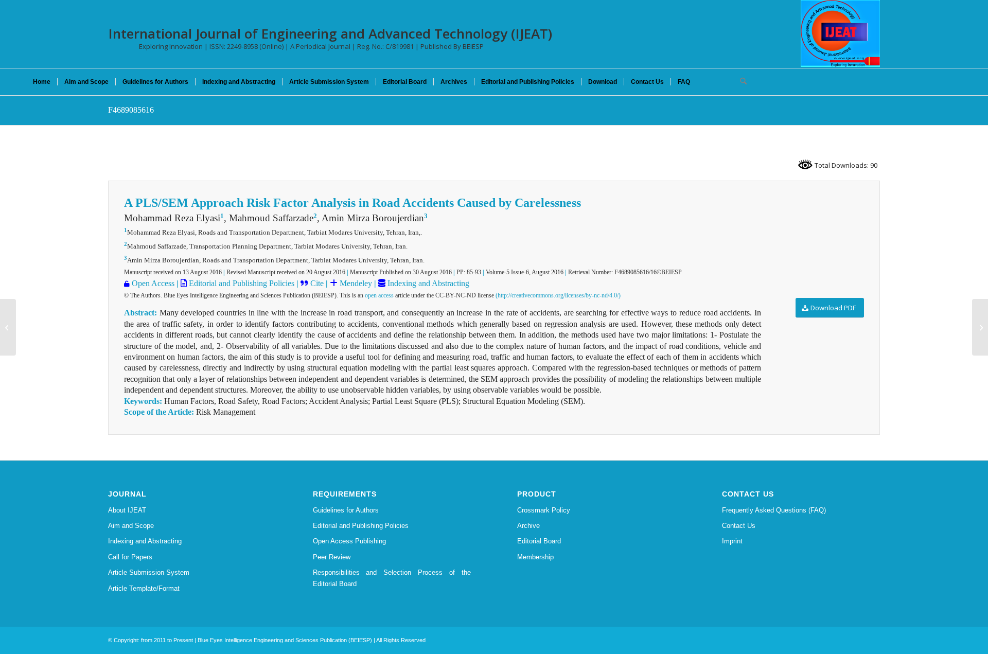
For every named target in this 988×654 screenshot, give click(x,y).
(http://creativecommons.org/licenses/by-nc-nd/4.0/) (558, 295)
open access (379, 295)
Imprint (732, 541)
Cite (317, 283)
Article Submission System (148, 572)
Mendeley (355, 283)
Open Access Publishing (349, 541)
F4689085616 (131, 109)
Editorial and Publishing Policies (240, 283)
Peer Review (331, 557)
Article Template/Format (144, 588)
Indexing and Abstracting (427, 283)
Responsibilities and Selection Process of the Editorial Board (392, 578)
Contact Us (738, 525)
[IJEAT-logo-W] (840, 33)
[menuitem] (41, 82)
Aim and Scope (131, 525)
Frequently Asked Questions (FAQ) (774, 510)
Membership (535, 557)
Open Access (153, 283)
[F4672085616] (8, 327)
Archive (528, 525)
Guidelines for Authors (346, 510)
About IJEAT (127, 510)
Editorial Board (539, 541)
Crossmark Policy (543, 510)
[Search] (740, 82)
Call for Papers (130, 557)
